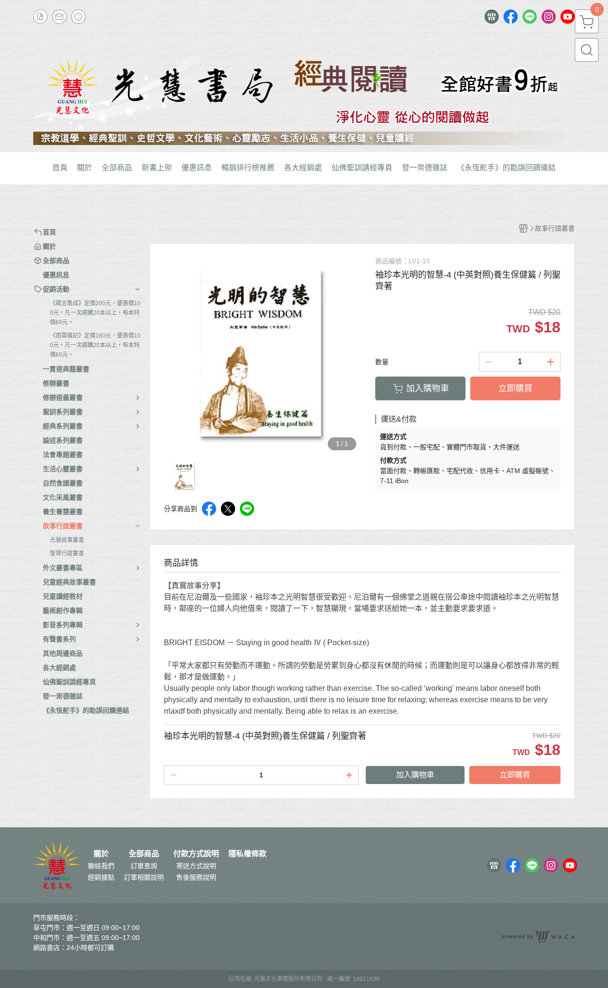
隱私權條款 (247, 854)
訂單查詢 (144, 865)
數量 (382, 362)
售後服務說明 (196, 877)
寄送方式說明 (196, 865)
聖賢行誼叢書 (67, 553)
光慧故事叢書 (67, 540)
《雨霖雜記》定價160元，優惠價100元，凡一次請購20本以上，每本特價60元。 (95, 345)
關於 (101, 854)
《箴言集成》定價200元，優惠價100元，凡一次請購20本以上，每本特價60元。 (95, 313)
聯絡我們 (101, 865)
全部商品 (144, 854)
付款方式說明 (196, 854)
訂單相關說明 (144, 877)
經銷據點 (101, 877)
